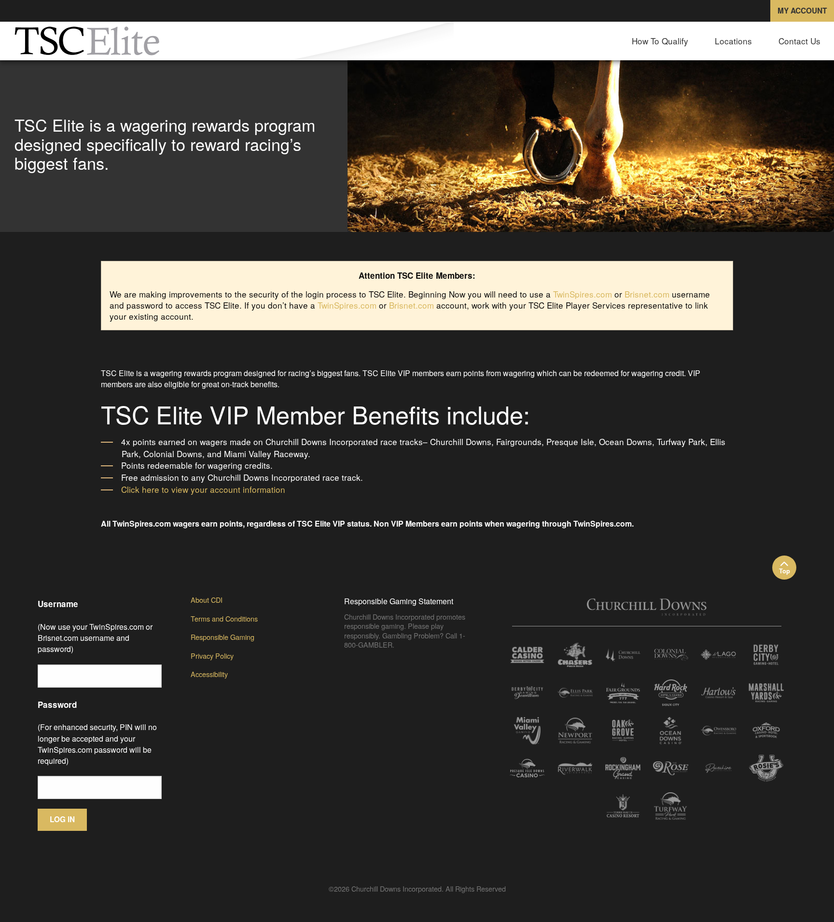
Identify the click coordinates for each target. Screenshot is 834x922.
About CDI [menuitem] (206, 600)
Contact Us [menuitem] (799, 41)
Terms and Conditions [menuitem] (224, 618)
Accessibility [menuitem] (209, 674)
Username (58, 604)
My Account (802, 10)
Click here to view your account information (203, 489)
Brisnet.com (647, 294)
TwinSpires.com (582, 294)
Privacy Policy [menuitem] (212, 656)
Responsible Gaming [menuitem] (222, 637)
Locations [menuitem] (733, 41)
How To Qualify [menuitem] (660, 41)
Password (57, 704)
